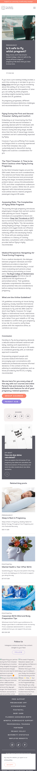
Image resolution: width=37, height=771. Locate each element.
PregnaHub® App (18, 702)
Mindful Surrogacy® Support (18, 720)
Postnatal (18, 710)
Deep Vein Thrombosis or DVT (22, 218)
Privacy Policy (18, 731)
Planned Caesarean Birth (18, 717)
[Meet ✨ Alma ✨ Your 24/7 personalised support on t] (27, 686)
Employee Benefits (18, 738)
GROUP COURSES (14, 396)
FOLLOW (18, 652)
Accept (10, 764)
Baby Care (18, 713)
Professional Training (18, 724)
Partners (18, 727)
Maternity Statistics (18, 735)
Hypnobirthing (18, 706)
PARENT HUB (11, 402)
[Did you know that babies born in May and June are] (9, 686)
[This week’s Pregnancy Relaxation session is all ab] (27, 668)
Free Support (18, 699)
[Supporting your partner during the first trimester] (9, 668)
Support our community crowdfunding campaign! (18, 1)
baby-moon (6, 84)
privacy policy (8, 760)
